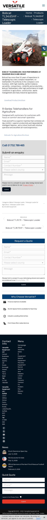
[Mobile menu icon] (43, 5)
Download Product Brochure (14, 100)
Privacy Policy (28, 185)
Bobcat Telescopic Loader (17, 202)
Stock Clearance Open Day (17, 451)
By (9, 207)
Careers (21, 380)
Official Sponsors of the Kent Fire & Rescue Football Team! (26, 465)
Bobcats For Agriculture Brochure (16, 135)
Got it (38, 518)
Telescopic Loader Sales (17, 205)
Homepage (22, 345)
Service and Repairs (20, 371)
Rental (20, 367)
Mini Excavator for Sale (16, 458)
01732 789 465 (16, 145)
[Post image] (4, 452)
